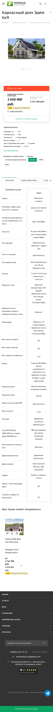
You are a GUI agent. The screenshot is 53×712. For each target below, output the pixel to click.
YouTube (26, 683)
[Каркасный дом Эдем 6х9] (26, 48)
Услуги (5, 601)
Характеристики (29, 180)
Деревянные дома (11, 619)
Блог (4, 607)
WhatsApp (32, 683)
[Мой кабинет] (50, 4)
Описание (9, 180)
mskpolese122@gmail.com (28, 656)
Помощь (6, 626)
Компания (7, 613)
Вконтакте (20, 683)
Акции (5, 594)
